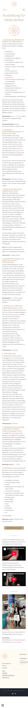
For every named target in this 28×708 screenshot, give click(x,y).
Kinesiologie (14, 433)
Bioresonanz (15, 314)
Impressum (22, 658)
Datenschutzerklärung (22, 662)
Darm (19, 150)
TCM (15, 150)
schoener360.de (16, 642)
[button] (2, 705)
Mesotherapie (9, 77)
